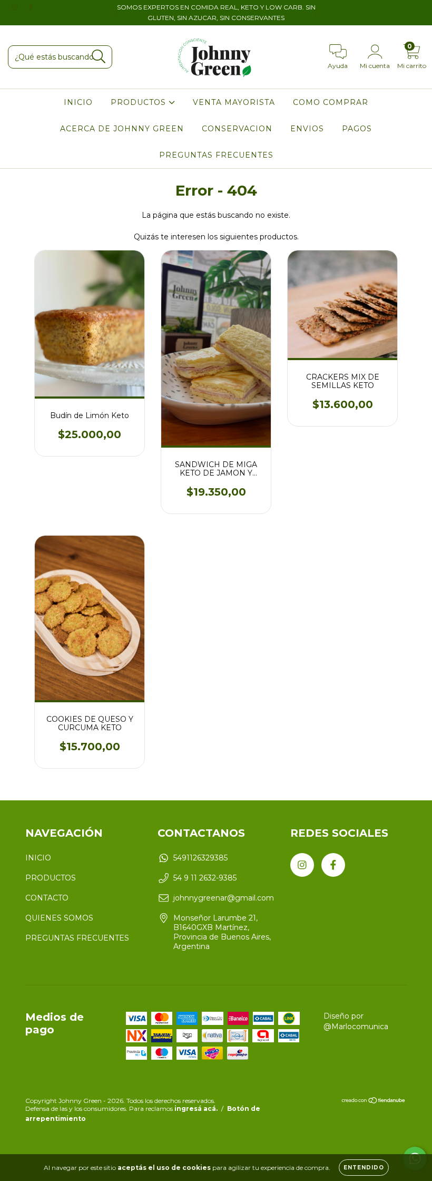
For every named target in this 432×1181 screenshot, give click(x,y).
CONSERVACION (237, 128)
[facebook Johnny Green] (30, 7)
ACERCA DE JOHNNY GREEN (122, 128)
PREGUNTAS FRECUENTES (216, 155)
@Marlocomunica (355, 1026)
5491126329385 (200, 858)
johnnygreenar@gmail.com (223, 898)
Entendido (363, 1167)
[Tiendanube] (374, 1102)
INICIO (78, 102)
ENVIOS (307, 128)
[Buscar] (98, 56)
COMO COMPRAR (330, 102)
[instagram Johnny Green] (16, 7)
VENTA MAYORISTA (234, 102)
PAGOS (357, 128)
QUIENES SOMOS (59, 918)
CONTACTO (46, 898)
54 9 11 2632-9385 (205, 878)
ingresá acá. (196, 1108)
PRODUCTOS (140, 102)
